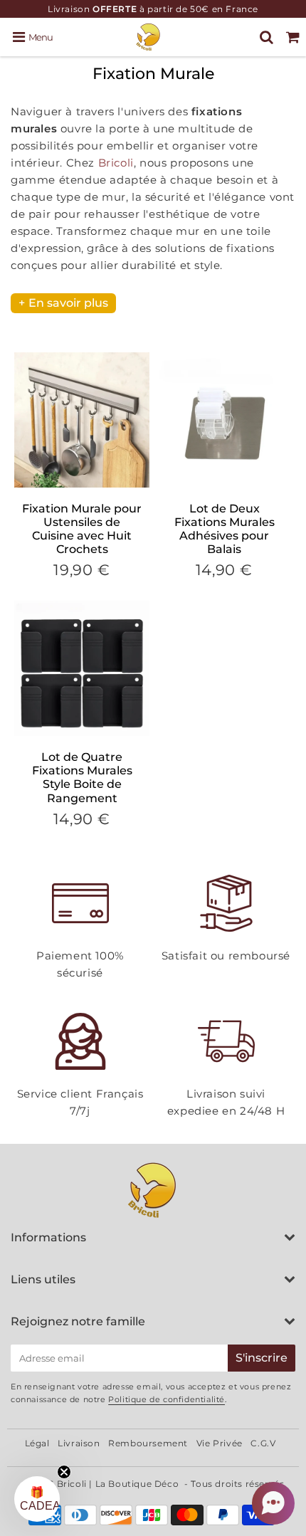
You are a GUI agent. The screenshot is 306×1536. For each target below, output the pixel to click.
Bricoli (116, 162)
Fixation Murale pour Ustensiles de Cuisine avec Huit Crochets (82, 529)
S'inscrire (261, 1357)
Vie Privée (219, 1443)
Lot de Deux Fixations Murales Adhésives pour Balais (224, 529)
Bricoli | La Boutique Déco (118, 1483)
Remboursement (148, 1443)
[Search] (266, 37)
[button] (273, 1503)
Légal (37, 1443)
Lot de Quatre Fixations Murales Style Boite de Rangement (82, 777)
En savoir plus (68, 303)
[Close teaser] (64, 1472)
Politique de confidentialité (166, 1399)
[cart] (292, 37)
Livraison (79, 1443)
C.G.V (262, 1443)
